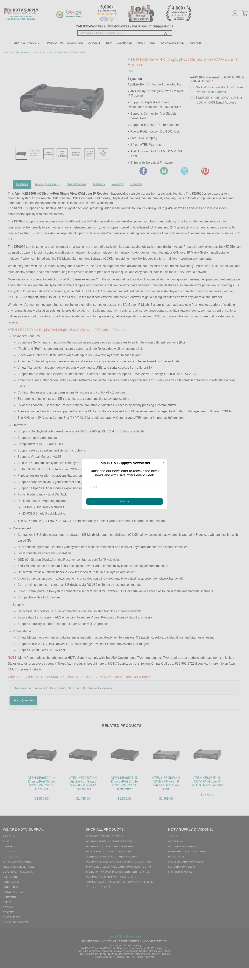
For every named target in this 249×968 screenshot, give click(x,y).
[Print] (164, 171)
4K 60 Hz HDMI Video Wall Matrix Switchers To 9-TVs (119, 866)
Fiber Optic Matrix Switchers (187, 851)
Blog (6, 841)
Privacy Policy (116, 936)
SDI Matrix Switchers (182, 866)
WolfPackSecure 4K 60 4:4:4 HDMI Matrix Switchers (118, 861)
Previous (239, 945)
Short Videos (11, 917)
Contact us (10, 856)
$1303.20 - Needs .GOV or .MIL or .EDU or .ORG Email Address (219, 100)
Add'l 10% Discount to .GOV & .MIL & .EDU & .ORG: (217, 79)
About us (9, 836)
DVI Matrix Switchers (182, 846)
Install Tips (10, 887)
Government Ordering (18, 871)
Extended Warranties (17, 861)
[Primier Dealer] (76, 154)
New (109, 42)
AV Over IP (94, 42)
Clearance (124, 42)
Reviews (136, 184)
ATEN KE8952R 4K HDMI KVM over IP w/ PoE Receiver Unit (207, 781)
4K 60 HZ (173, 836)
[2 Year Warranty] (48, 154)
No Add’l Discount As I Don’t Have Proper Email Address (219, 90)
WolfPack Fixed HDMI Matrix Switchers (111, 877)
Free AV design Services (18, 866)
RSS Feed (9, 912)
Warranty (117, 184)
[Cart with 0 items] (245, 13)
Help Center (11, 877)
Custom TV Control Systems (104, 836)
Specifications (76, 184)
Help (153, 42)
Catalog (8, 851)
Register (23, 922)
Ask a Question (47, 184)
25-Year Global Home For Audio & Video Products (20, 17)
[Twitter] (185, 171)
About (141, 42)
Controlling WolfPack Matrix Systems (111, 856)
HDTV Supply (176, 856)
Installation (11, 882)
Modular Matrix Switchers (65, 42)
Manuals (99, 184)
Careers (8, 846)
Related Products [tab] (122, 726)
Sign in (7, 922)
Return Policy (133, 936)
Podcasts (195, 42)
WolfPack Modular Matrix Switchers (110, 846)
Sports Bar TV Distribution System (108, 851)
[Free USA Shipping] (62, 154)
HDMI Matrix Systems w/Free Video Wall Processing (119, 882)
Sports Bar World (180, 871)
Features (22, 184)
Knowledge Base (172, 42)
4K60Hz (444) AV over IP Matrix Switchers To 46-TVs (118, 871)
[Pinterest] (205, 171)
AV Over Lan (175, 841)
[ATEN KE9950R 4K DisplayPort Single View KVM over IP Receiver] (21, 154)
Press (7, 902)
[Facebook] (143, 171)
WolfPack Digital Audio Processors (109, 841)
